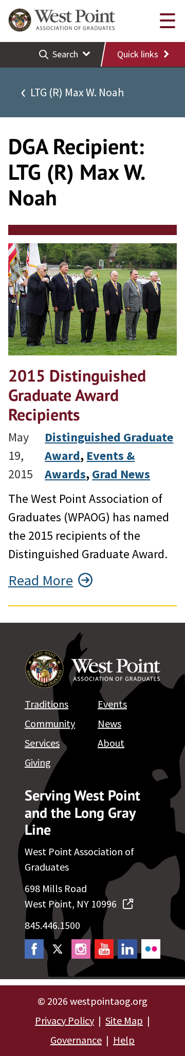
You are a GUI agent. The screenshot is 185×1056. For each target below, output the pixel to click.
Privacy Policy (64, 1020)
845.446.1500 (52, 925)
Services (42, 742)
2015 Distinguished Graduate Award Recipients (77, 395)
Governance (76, 1039)
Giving (38, 762)
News (109, 723)
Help (124, 1039)
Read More (40, 580)
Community (50, 723)
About (111, 742)
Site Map (124, 1020)
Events (112, 704)
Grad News (121, 474)
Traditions (46, 704)
